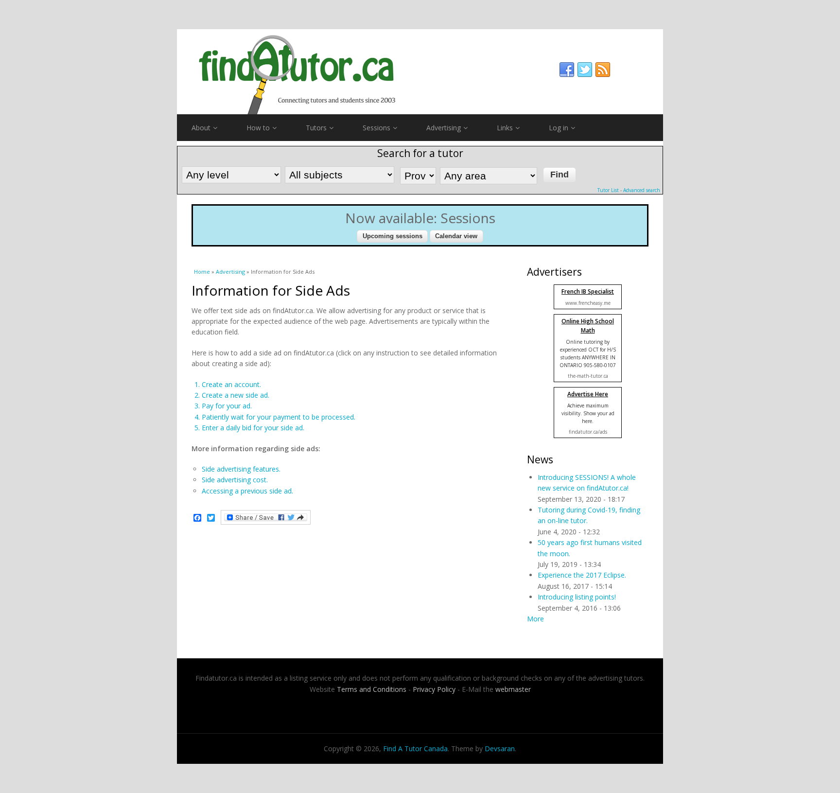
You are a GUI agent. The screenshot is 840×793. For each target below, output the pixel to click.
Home (202, 271)
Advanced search (641, 190)
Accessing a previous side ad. (247, 490)
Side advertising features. (241, 469)
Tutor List (608, 190)
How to (258, 127)
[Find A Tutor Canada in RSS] (603, 70)
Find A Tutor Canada (415, 748)
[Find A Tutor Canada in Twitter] (585, 70)
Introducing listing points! (577, 596)
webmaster (513, 689)
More (535, 618)
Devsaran (500, 748)
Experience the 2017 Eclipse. (582, 575)
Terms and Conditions (371, 689)
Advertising (443, 127)
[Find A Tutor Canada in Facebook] (567, 70)
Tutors (316, 127)
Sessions (376, 127)
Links (505, 127)
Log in (558, 127)
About (201, 127)
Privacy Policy (434, 689)
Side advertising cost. (235, 479)
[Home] (420, 71)
